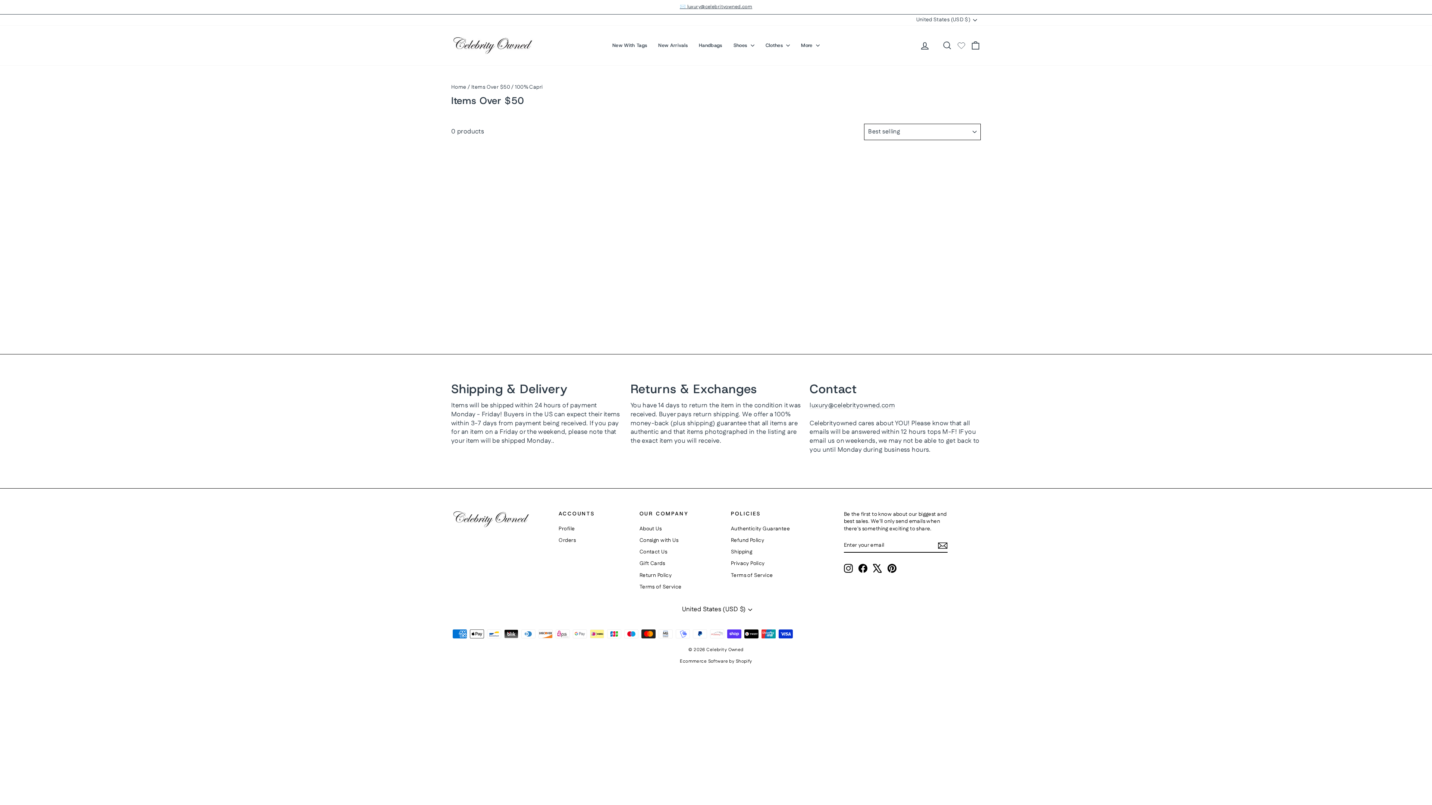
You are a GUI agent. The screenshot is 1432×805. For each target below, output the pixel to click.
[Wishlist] (961, 45)
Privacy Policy (748, 563)
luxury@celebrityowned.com (852, 405)
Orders (567, 540)
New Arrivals (673, 45)
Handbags (710, 45)
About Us (651, 529)
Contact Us (653, 552)
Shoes (741, 45)
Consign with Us (659, 540)
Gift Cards (652, 563)
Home (459, 87)
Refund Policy (747, 540)
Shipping (741, 552)
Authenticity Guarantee (760, 529)
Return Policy (656, 575)
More (807, 45)
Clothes (775, 45)
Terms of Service (661, 587)
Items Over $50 (490, 87)
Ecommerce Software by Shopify (716, 661)
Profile (567, 529)
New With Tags (629, 45)
